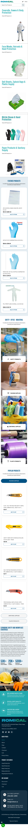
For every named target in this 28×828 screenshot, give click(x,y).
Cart (3, 753)
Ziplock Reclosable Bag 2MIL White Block (12, 209)
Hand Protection (6, 766)
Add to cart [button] (13, 512)
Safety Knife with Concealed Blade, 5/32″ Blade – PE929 (14, 538)
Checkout (4, 750)
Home (3, 740)
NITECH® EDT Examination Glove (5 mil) (13, 240)
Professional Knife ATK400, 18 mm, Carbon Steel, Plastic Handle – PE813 (14, 603)
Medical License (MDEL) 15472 (9, 728)
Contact (4, 747)
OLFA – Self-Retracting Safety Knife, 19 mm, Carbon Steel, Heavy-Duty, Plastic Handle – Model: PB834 (14, 506)
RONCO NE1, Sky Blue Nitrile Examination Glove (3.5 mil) (14, 272)
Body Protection (6, 768)
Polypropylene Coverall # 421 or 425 (13, 304)
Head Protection (6, 763)
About (3, 742)
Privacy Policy (5, 755)
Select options (13, 214)
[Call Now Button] (3, 825)
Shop (3, 745)
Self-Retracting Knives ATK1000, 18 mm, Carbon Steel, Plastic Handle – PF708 (13, 571)
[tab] (14, 481)
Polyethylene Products (7, 773)
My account (4, 781)
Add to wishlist (24, 190)
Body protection (6, 771)
